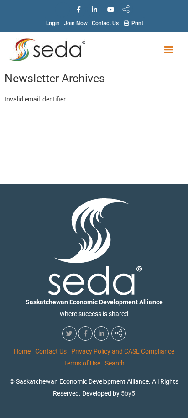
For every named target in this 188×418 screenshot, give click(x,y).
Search (115, 363)
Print (136, 23)
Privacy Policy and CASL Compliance (122, 351)
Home (22, 351)
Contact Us (105, 23)
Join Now (76, 23)
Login (53, 23)
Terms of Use (82, 363)
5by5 (128, 393)
